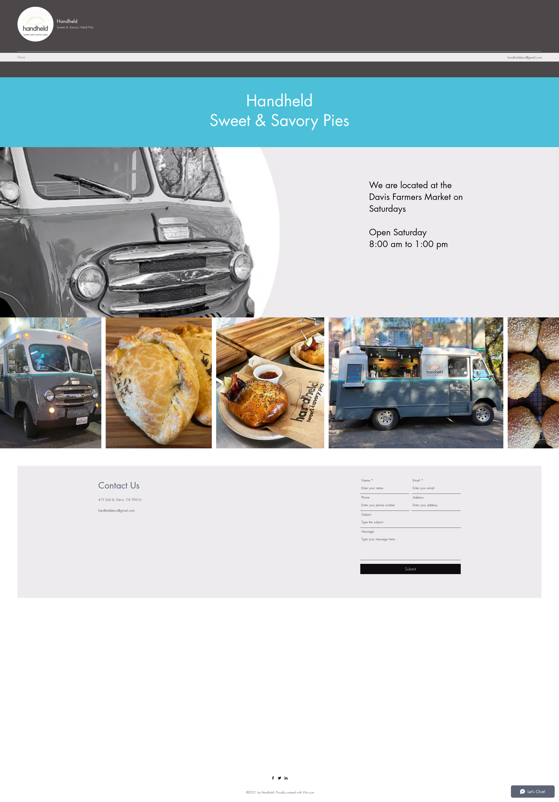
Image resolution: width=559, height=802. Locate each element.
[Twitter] (279, 778)
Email (416, 480)
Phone (365, 497)
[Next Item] (551, 383)
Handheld (67, 21)
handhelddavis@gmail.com (524, 57)
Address (418, 497)
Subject (366, 514)
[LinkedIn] (286, 778)
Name (365, 480)
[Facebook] (273, 778)
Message (367, 531)
